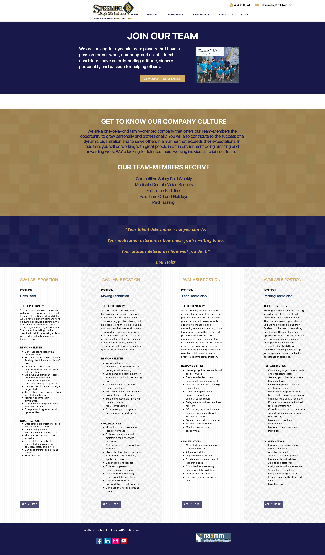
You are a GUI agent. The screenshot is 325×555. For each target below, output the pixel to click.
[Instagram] (115, 541)
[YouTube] (124, 541)
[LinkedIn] (107, 541)
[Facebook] (99, 541)
